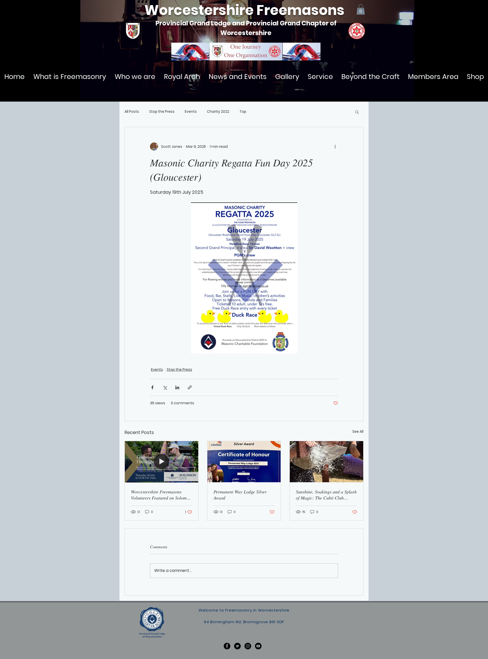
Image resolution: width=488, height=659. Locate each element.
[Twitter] (237, 646)
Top (242, 111)
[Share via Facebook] (152, 387)
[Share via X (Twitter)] (164, 387)
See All (357, 431)
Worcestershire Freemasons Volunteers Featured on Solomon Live (161, 495)
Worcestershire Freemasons (244, 10)
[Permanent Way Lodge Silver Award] (244, 461)
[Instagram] (248, 646)
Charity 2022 (218, 111)
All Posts (132, 111)
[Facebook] (227, 646)
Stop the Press (162, 111)
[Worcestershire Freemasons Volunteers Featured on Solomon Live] (161, 461)
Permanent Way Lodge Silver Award (240, 495)
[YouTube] (258, 646)
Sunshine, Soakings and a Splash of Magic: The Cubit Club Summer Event (326, 495)
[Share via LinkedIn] (177, 387)
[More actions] (335, 146)
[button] (360, 9)
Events (191, 111)
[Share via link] (189, 387)
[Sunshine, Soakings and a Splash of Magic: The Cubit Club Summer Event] (326, 461)
